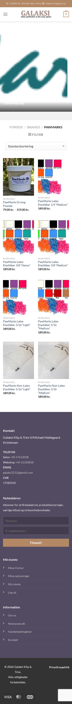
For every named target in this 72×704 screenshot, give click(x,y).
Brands (33, 127)
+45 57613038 (19, 457)
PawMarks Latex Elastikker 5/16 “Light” (16, 323)
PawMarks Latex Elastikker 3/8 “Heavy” (16, 263)
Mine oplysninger (19, 576)
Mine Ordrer (16, 568)
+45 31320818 (24, 462)
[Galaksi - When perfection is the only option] (36, 14)
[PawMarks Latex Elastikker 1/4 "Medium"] (53, 176)
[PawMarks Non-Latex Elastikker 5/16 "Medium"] (53, 360)
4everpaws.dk (16, 623)
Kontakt (13, 640)
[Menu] (5, 14)
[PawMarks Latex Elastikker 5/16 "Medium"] (53, 297)
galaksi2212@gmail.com (18, 472)
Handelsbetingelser (20, 631)
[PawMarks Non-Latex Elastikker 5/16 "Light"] (18, 360)
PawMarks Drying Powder (14, 204)
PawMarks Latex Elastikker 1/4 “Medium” (53, 202)
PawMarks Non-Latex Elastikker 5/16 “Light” (16, 387)
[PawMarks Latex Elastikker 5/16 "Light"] (18, 297)
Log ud (12, 592)
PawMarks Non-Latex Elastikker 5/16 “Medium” (51, 389)
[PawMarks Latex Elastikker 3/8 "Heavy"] (18, 237)
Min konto (14, 584)
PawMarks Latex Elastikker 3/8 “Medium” (53, 263)
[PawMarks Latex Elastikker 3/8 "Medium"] (53, 237)
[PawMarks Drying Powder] (18, 176)
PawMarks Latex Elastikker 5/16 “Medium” (48, 325)
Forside (16, 127)
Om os (12, 615)
